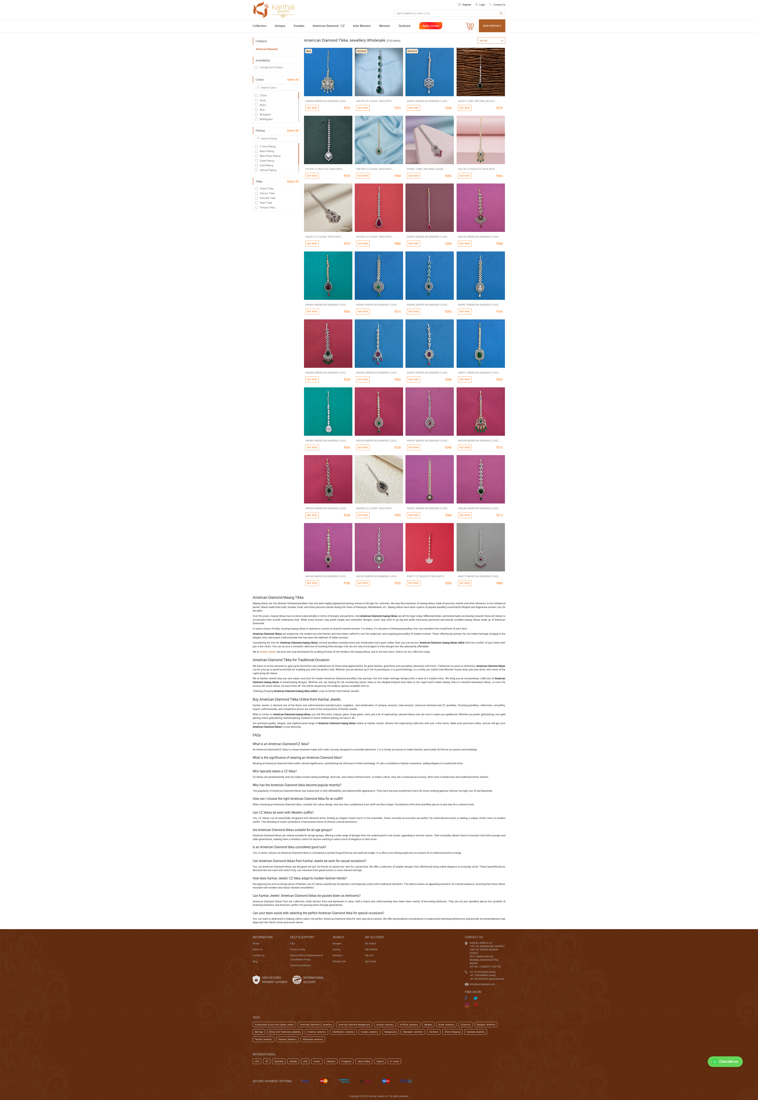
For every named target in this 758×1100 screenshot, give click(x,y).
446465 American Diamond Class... (377, 304)
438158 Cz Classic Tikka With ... (375, 168)
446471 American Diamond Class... (479, 372)
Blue (262, 109)
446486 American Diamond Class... (326, 440)
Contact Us (259, 955)
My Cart (369, 955)
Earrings (259, 1031)
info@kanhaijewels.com (482, 984)
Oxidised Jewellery (476, 1031)
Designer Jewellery (486, 1024)
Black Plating (267, 151)
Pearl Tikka (266, 202)
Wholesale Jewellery (313, 1039)
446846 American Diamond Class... (326, 101)
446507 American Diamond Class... (428, 440)
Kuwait (316, 1061)
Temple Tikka (267, 207)
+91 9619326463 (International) (487, 978)
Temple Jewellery (263, 1039)
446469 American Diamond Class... (377, 372)
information (263, 937)
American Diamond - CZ (329, 26)
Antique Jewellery (385, 1024)
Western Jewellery (287, 1039)
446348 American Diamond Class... (479, 508)
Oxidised (404, 26)
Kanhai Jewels (268, 651)
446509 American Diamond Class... (326, 508)
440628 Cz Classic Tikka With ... (375, 508)
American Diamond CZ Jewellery (316, 1024)
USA (257, 1061)
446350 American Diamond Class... (377, 576)
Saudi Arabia (364, 1061)
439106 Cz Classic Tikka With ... (375, 101)
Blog (255, 961)
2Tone (263, 95)
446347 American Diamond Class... (428, 508)
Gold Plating (266, 165)
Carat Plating (267, 160)
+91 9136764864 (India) (483, 971)
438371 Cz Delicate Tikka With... (426, 576)
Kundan (299, 26)
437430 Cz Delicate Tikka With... (324, 168)
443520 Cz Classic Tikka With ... (375, 236)
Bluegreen (265, 114)
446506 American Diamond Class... (377, 440)
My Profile (370, 961)
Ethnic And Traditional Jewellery (285, 1031)
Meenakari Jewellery (413, 1031)
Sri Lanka (394, 1061)
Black (263, 105)
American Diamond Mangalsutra (354, 1024)
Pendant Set (339, 961)
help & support (302, 937)
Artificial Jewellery (409, 1024)
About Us (258, 949)
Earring (336, 949)
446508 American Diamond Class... (479, 440)
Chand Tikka (266, 188)
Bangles (337, 943)
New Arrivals (492, 25)
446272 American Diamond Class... (479, 576)
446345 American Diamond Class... (479, 236)
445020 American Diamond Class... (428, 236)
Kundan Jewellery (369, 1031)
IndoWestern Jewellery (343, 1031)
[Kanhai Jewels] (275, 9)
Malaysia (330, 1061)
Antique (280, 26)
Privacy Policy (297, 949)
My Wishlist (371, 949)
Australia (278, 1061)
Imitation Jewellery (316, 1031)
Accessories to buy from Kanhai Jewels (274, 1024)
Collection (259, 26)
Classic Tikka (267, 193)
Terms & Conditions (300, 965)
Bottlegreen (266, 119)
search (338, 937)
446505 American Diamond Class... (428, 101)
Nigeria (380, 1061)
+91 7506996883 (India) (483, 975)
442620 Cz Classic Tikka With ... (324, 236)
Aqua (262, 100)
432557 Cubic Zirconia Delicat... (477, 101)
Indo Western (362, 26)
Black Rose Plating (270, 156)
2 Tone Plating (268, 146)
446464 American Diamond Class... (326, 304)
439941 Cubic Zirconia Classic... (426, 168)
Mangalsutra (390, 1031)
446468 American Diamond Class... (326, 372)
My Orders (370, 943)
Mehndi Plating (268, 170)
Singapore (346, 1061)
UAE (305, 1061)
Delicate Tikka (268, 198)
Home (256, 943)
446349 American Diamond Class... (326, 576)
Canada (293, 1061)
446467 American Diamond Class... (479, 304)
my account (374, 937)
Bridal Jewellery (446, 1024)
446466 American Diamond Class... (428, 304)
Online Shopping (452, 1031)
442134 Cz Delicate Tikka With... (477, 168)
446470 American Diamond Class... (428, 372)
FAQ (292, 943)
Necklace (337, 955)
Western (384, 26)
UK (266, 1061)
